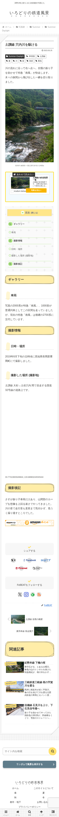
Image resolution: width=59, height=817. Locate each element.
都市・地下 (15, 802)
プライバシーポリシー (30, 807)
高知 (40, 61)
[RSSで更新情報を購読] (39, 594)
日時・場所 (16, 249)
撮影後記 (18, 264)
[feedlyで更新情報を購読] (32, 594)
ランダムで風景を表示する (29, 764)
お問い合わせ (43, 802)
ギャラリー (19, 224)
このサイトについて (43, 788)
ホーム (15, 788)
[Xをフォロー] (19, 594)
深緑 (31, 61)
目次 (27, 212)
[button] (37, 568)
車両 (13, 232)
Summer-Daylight (16, 56)
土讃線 (42, 56)
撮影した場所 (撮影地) (22, 255)
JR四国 (32, 56)
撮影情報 (18, 241)
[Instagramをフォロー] (26, 594)
